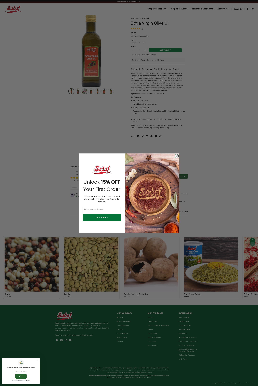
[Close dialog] (177, 156)
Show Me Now (102, 217)
